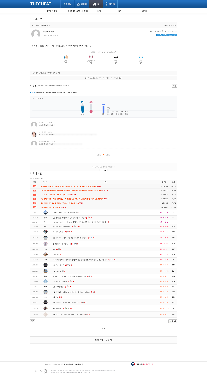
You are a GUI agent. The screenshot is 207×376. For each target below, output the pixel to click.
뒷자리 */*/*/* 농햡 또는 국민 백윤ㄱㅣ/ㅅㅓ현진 (69, 314)
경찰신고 (56, 297)
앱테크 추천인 (58, 308)
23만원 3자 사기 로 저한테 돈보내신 (64, 212)
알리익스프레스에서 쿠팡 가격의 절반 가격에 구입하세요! (103, 78)
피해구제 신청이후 (60, 265)
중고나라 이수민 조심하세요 (63, 226)
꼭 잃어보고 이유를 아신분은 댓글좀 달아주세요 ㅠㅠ (71, 276)
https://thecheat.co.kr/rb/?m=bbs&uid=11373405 (53, 86)
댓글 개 (33, 92)
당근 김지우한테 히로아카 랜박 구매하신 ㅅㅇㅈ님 (70, 218)
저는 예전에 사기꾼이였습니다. (53, 207)
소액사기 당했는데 (60, 232)
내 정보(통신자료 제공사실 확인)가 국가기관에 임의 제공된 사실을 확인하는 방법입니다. (71, 186)
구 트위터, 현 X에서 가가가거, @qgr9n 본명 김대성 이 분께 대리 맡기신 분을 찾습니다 (81, 260)
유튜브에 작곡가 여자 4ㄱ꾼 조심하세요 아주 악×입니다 (71, 238)
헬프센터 (110, 4)
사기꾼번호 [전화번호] (61, 281)
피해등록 (82, 4)
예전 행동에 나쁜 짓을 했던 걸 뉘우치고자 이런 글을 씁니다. (62, 203)
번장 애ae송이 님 (59, 287)
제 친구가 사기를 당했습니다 (63, 244)
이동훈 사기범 (57, 271)
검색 (67, 4)
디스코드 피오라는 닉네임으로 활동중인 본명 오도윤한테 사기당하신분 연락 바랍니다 (80, 222)
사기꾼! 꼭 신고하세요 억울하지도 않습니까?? (57, 195)
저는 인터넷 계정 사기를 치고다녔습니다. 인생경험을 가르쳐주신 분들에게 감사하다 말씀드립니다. (74, 199)
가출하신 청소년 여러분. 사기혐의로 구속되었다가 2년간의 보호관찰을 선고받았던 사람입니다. (73, 190)
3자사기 (55, 254)
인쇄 (165, 31)
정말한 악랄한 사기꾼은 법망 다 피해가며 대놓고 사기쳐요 (72, 292)
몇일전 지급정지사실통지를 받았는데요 (66, 302)
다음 (103, 328)
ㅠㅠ (55, 249)
